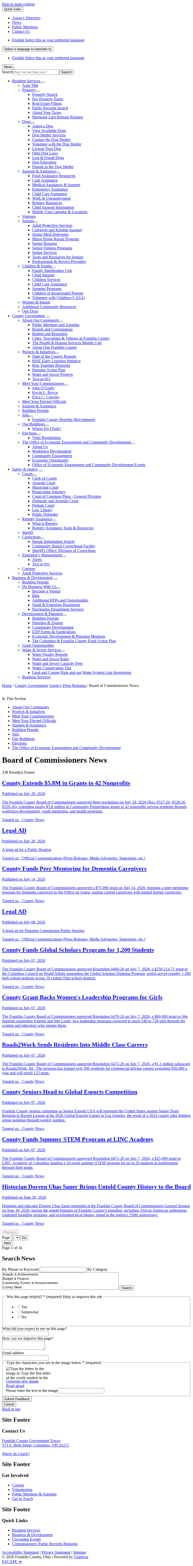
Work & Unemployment (51, 198)
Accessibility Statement (20, 1552)
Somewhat (29, 1312)
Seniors (28, 221)
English (48, 40)
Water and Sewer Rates (50, 659)
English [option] (48, 58)
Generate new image (22, 1381)
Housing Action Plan (48, 370)
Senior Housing (44, 243)
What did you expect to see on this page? (34, 1328)
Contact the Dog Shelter (51, 139)
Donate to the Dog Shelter (53, 167)
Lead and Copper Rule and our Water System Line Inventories (81, 672)
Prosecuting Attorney (49, 492)
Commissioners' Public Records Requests (45, 1544)
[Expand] (43, 82)
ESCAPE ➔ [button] (12, 1561)
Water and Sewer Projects (52, 374)
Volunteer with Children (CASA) (58, 298)
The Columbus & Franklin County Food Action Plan (74, 641)
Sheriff (27, 532)
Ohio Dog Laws (45, 153)
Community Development (52, 627)
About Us (40, 447)
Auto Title (30, 85)
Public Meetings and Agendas (55, 325)
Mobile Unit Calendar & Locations (59, 212)
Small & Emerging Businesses (56, 605)
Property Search (45, 94)
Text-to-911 (41, 379)
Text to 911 (41, 564)
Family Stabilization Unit (52, 270)
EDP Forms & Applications (54, 632)
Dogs (26, 121)
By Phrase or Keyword (21, 1269)
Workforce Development (51, 451)
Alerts (37, 559)
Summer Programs (47, 289)
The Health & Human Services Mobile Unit (67, 343)
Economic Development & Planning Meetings (68, 636)
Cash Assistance (45, 180)
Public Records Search (50, 108)
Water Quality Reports (50, 654)
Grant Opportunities (38, 645)
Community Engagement (52, 456)
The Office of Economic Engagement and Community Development (76, 442)
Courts (27, 474)
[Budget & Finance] (60, 1279)
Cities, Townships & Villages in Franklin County (71, 338)
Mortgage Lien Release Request (57, 117)
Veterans (29, 216)
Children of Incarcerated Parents (57, 293)
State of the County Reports (54, 356)
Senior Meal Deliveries (50, 234)
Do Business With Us (39, 587)
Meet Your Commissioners (43, 383)
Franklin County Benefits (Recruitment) (63, 419)
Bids (35, 596)
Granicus (81, 1557)
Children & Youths (37, 266)
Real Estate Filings (47, 103)
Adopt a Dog (42, 126)
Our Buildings (33, 424)
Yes (24, 1307)
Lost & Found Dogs (48, 158)
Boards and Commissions (52, 329)
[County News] (60, 1287)
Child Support (43, 275)
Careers (18, 1485)
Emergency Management (42, 555)
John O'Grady (43, 388)
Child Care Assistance (49, 194)
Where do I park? (16, 1454)
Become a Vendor (46, 591)
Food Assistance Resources (53, 176)
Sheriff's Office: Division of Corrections (63, 550)
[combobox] (27, 49)
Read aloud (15, 1386)
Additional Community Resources (49, 307)
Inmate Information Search (53, 541)
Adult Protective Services (52, 225)
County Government (28, 316)
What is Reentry (45, 523)
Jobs (25, 415)
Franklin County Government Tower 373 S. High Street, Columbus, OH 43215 (35, 1443)
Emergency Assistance (50, 189)
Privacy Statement (56, 1552)
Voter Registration (46, 438)
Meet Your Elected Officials (44, 401)
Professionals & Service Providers (59, 261)
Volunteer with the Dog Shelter (56, 144)
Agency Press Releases (68, 685)
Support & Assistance (39, 171)
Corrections (31, 537)
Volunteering (22, 1489)
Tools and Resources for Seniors (57, 257)
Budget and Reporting (49, 334)
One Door (30, 311)
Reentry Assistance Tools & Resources (62, 528)
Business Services (36, 677)
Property (29, 90)
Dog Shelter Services (49, 135)
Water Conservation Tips (51, 668)
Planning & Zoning (47, 623)
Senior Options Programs (52, 248)
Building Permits (35, 410)
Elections (29, 433)
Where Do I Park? (46, 428)
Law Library (42, 510)
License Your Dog (46, 149)
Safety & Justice (25, 469)
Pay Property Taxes (47, 99)
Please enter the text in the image (32, 1390)
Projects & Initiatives (38, 352)
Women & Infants (36, 302)
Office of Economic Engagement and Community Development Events (88, 465)
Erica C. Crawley (46, 397)
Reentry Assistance (37, 519)
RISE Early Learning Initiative (56, 361)
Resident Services (26, 1530)
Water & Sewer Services (41, 650)
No (23, 1317)
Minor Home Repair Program (55, 239)
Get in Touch (22, 1499)
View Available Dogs (49, 130)
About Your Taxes (46, 112)
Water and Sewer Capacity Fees (57, 663)
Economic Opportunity (50, 460)
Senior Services (44, 252)
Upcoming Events (26, 1539)
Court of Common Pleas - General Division (66, 496)
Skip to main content (18, 4)
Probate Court (43, 505)
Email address (13, 1353)
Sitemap (79, 1552)
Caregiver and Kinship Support (57, 230)
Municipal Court (45, 487)
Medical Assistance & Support (56, 185)
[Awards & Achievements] (60, 1274)
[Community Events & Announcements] (60, 1283)
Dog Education (44, 162)
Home (7, 685)
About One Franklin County (54, 347)
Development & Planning (42, 614)
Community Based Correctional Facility (63, 546)
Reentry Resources (47, 203)
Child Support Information (53, 207)
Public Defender (45, 514)
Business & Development (32, 578)
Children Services (46, 279)
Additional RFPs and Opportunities (60, 600)
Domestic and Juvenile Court (55, 501)
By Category (97, 1269)
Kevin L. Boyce (45, 392)
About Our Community (40, 320)
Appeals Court (43, 483)
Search (7, 72)
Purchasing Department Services (58, 609)
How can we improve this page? (27, 1338)
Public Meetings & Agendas (34, 1494)
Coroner (28, 568)
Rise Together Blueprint (51, 365)
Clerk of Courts (44, 478)
